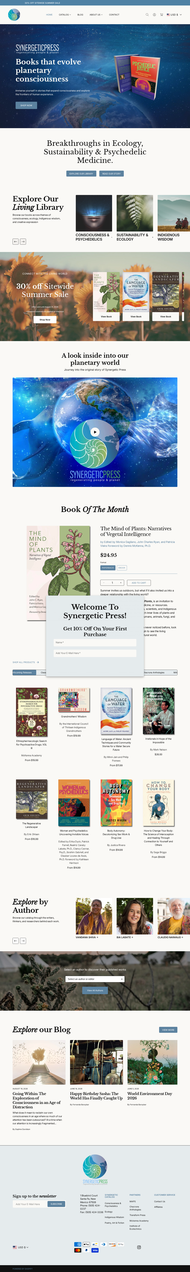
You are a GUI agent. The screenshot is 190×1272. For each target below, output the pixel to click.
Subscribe (93, 666)
